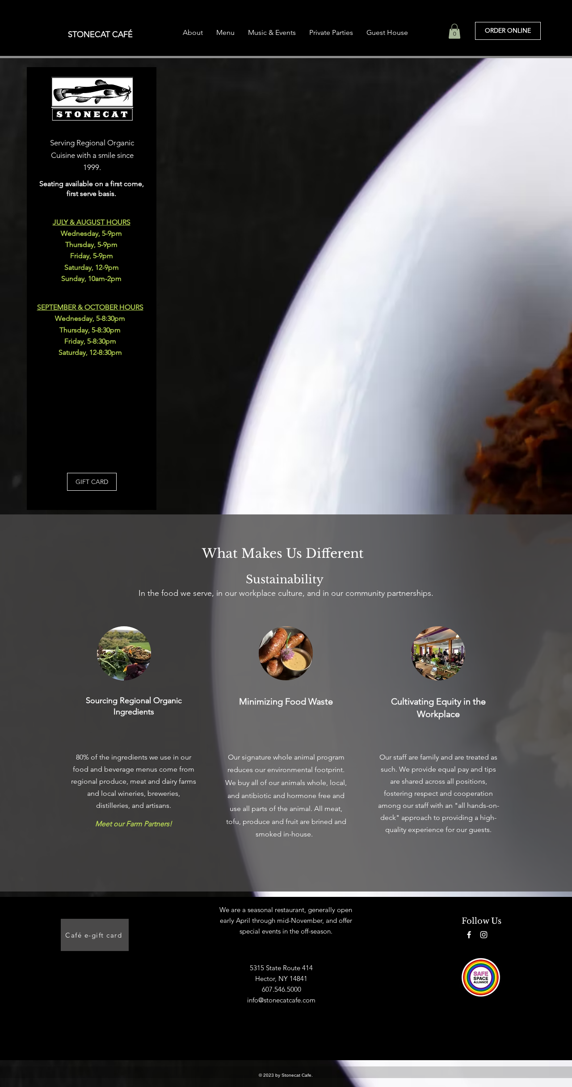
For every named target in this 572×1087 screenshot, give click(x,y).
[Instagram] (483, 934)
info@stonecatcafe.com (281, 1000)
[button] (454, 31)
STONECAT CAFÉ (100, 34)
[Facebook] (469, 934)
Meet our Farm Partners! (133, 823)
